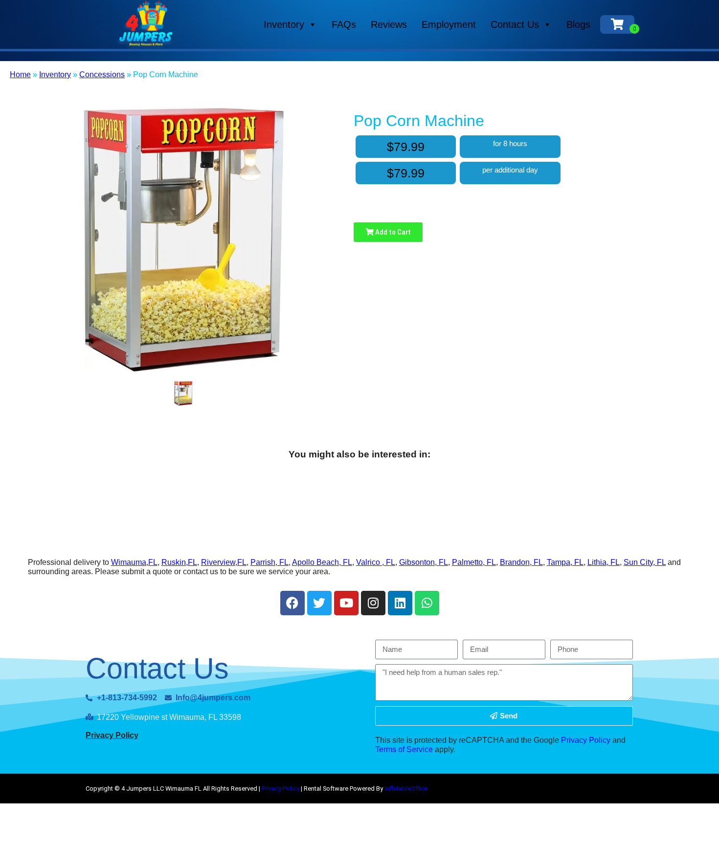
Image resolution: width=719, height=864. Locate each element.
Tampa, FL (565, 562)
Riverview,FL (224, 562)
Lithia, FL (603, 562)
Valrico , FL (375, 562)
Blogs (578, 24)
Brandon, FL (521, 562)
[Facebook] (292, 603)
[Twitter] (319, 603)
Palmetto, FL (474, 562)
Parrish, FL (269, 562)
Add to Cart (392, 232)
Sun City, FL (645, 562)
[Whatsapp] (427, 603)
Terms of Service (404, 749)
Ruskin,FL (179, 562)
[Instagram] (373, 603)
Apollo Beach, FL (322, 562)
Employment (449, 24)
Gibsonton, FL (423, 562)
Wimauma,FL (134, 562)
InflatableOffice (405, 788)
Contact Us (515, 24)
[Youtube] (346, 603)
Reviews (389, 24)
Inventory (284, 24)
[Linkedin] (400, 603)
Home (20, 74)
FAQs (344, 24)
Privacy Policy (112, 735)
